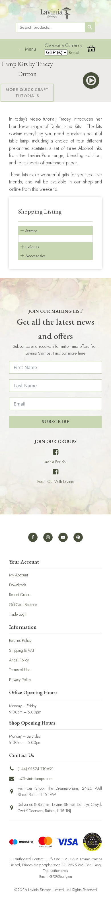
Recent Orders (20, 594)
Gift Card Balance (23, 604)
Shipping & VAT (21, 650)
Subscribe (55, 422)
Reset (74, 52)
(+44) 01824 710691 (36, 768)
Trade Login (18, 614)
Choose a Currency (63, 45)
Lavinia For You (55, 462)
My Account (18, 575)
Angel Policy (19, 660)
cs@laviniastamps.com (35, 778)
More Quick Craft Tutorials (27, 93)
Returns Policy (20, 640)
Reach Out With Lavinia (55, 481)
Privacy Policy (20, 679)
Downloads (17, 585)
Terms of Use (19, 670)
